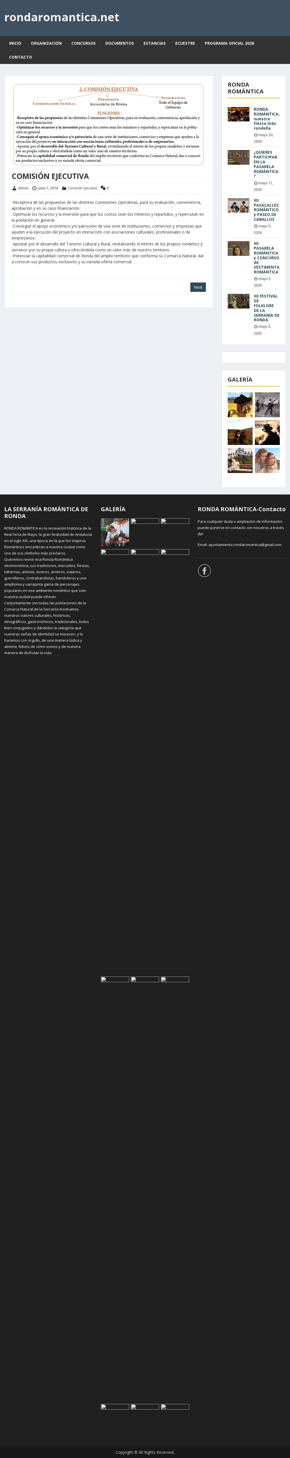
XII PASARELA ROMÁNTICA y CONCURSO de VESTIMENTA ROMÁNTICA (267, 258)
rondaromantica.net (61, 17)
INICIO (15, 43)
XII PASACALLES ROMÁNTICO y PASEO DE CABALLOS (266, 210)
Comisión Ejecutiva (82, 187)
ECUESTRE (185, 43)
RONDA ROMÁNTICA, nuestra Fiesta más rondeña (267, 118)
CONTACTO (20, 57)
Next (198, 287)
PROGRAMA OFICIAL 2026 (229, 43)
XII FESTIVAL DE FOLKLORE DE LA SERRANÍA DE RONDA (267, 307)
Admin (23, 187)
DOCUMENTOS (119, 43)
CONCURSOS (83, 43)
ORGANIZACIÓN (46, 43)
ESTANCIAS (155, 43)
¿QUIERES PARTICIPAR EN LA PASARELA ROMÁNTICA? (266, 164)
